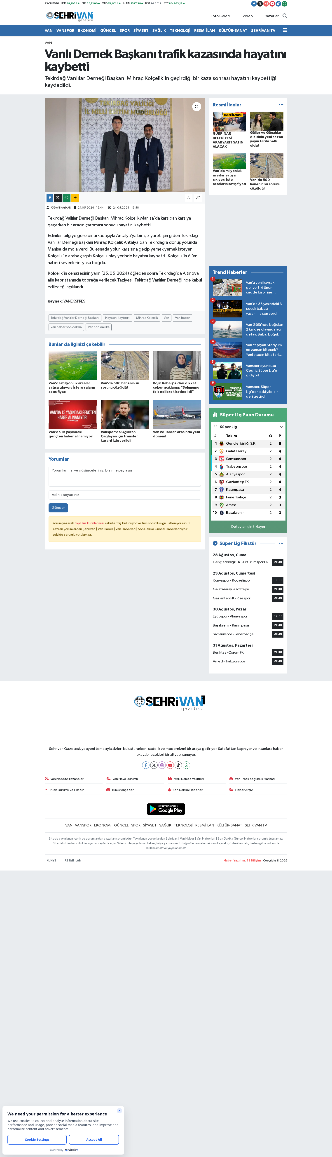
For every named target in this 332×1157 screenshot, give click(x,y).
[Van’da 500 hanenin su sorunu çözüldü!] (125, 366)
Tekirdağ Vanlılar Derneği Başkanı (75, 317)
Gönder (58, 508)
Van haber (182, 317)
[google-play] (166, 809)
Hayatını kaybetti (117, 317)
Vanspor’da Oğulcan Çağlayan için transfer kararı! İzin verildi (119, 436)
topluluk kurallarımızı (90, 523)
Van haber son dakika (66, 327)
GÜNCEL (108, 31)
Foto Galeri (220, 16)
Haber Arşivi (244, 790)
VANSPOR (65, 31)
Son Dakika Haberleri (188, 790)
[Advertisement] (248, 230)
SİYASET (141, 31)
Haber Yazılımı (234, 860)
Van (166, 317)
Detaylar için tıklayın (248, 527)
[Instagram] (162, 765)
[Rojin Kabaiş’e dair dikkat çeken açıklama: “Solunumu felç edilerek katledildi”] (177, 366)
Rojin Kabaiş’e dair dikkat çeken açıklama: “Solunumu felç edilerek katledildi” (176, 387)
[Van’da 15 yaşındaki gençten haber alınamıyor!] (73, 414)
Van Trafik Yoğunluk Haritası (255, 779)
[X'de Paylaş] (58, 198)
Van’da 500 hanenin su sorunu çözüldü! (265, 184)
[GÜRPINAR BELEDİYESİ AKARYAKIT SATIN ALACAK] (229, 121)
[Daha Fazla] (75, 198)
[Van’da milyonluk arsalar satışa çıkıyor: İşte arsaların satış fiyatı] (73, 366)
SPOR (125, 31)
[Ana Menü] (285, 31)
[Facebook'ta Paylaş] (50, 198)
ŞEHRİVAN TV (263, 31)
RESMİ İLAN (204, 31)
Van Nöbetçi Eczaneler (67, 779)
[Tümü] (281, 105)
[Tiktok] (178, 765)
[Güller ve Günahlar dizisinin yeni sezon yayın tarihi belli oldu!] (266, 121)
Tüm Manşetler (123, 790)
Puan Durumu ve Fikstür (67, 790)
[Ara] (285, 16)
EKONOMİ (87, 31)
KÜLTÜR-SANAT (233, 31)
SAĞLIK (159, 31)
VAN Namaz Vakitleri (189, 779)
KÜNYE (51, 860)
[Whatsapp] (186, 765)
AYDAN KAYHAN (61, 207)
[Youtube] (170, 765)
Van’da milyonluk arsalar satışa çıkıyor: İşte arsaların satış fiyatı (72, 387)
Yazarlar (272, 16)
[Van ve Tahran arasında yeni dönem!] (177, 414)
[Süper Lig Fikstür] (281, 543)
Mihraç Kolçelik (147, 317)
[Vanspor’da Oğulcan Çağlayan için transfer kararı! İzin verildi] (125, 414)
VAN (49, 31)
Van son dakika (99, 327)
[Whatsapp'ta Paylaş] (66, 198)
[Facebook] (146, 765)
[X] (154, 765)
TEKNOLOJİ (180, 31)
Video (248, 16)
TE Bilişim (253, 860)
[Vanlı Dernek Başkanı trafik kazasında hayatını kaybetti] (125, 145)
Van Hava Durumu (125, 779)
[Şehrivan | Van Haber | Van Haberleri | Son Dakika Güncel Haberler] (71, 16)
